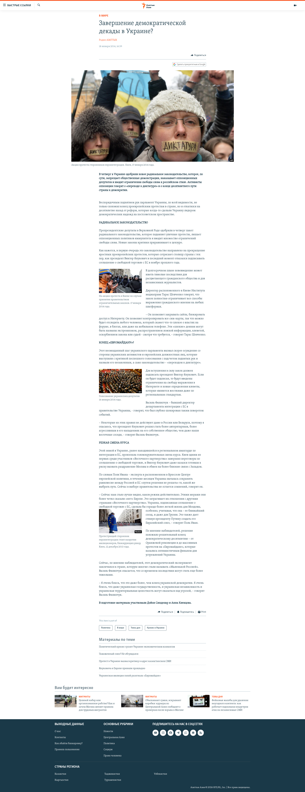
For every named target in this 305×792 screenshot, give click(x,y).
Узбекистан (160, 774)
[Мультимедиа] (295, 5)
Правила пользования (67, 749)
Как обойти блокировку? (68, 743)
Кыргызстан (61, 780)
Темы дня (217, 697)
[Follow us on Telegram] (178, 733)
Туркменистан (112, 780)
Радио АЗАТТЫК (108, 40)
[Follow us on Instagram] (163, 733)
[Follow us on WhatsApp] (186, 733)
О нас (58, 731)
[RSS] (201, 733)
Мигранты (84, 697)
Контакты (60, 737)
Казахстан (60, 774)
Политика (109, 743)
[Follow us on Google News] (193, 733)
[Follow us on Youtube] (155, 733)
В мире (103, 15)
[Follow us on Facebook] (171, 733)
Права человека (113, 755)
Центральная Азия (114, 737)
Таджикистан (112, 774)
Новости (108, 731)
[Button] (198, 55)
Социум (108, 749)
